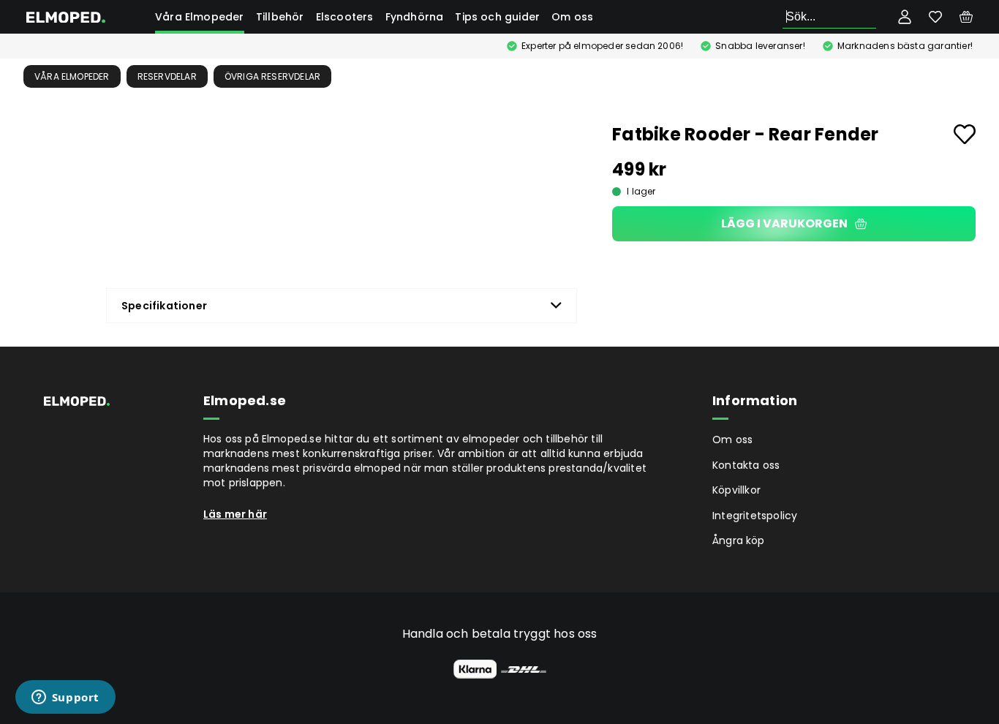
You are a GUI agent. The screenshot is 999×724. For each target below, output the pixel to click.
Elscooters (345, 17)
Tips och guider (497, 17)
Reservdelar (167, 76)
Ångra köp (738, 540)
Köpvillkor (736, 490)
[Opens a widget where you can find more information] (65, 698)
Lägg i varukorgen (784, 223)
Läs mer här (235, 514)
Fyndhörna (414, 17)
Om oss (572, 17)
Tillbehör (280, 17)
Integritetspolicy (754, 515)
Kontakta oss (746, 465)
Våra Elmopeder (199, 17)
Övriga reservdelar (273, 76)
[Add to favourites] (965, 134)
